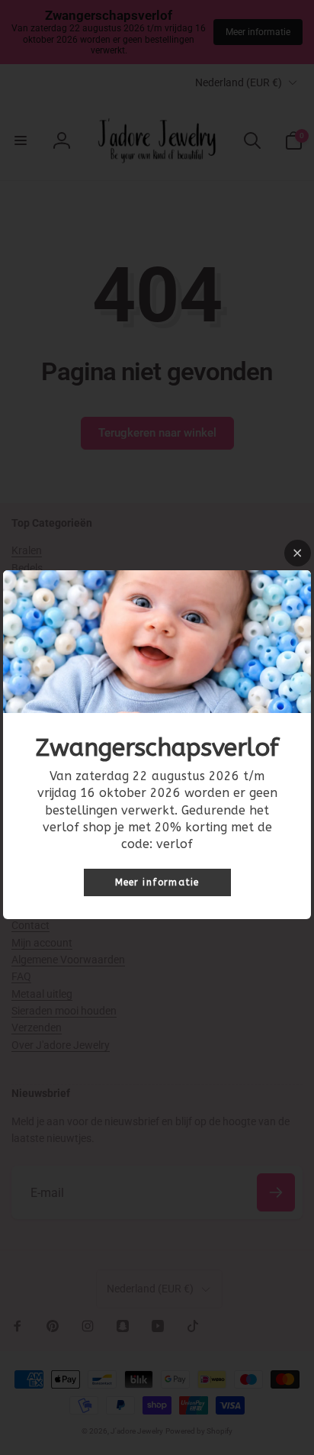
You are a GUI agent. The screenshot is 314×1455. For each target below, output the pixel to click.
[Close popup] (297, 553)
